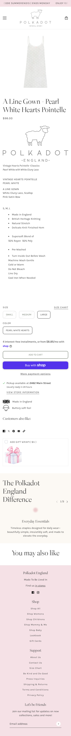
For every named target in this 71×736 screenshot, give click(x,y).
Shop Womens (35, 614)
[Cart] (66, 18)
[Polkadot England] (35, 18)
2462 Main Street (40, 383)
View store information (23, 392)
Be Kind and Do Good (35, 673)
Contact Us (35, 662)
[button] (24, 431)
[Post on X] (9, 431)
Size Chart (35, 668)
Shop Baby (35, 630)
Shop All (35, 608)
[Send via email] (18, 431)
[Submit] (58, 723)
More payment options (36, 373)
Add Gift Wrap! (23, 442)
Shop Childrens (35, 619)
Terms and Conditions (35, 689)
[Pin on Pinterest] (13, 431)
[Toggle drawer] (5, 18)
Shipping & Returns (36, 684)
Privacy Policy (35, 695)
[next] (67, 501)
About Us (35, 657)
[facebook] (33, 592)
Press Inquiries (35, 679)
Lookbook (35, 635)
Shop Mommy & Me (35, 624)
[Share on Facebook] (4, 431)
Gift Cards (36, 641)
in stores (40, 585)
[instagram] (38, 592)
